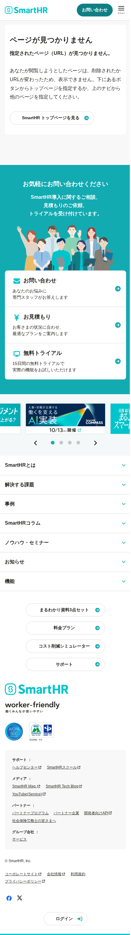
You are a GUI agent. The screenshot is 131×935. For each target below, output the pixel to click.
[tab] (52, 442)
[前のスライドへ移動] (36, 443)
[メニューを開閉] (121, 10)
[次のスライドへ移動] (95, 443)
